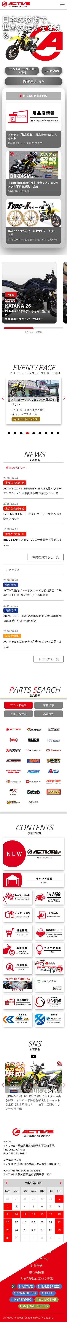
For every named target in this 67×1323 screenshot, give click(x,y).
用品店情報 (36, 1272)
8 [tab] (52, 433)
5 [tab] (33, 433)
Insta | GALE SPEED (34, 1306)
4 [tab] (27, 433)
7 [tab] (46, 433)
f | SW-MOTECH (25, 1293)
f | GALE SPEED (49, 1286)
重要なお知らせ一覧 (45, 557)
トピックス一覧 (48, 659)
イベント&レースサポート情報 (22, 70)
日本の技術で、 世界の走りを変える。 (32, 27)
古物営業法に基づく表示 (36, 1278)
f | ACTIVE (26, 1286)
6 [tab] (39, 433)
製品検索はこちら (33, 81)
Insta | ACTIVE (46, 1299)
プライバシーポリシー (36, 1252)
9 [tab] (58, 433)
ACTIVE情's (52, 70)
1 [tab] (9, 433)
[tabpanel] (33, 398)
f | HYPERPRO (21, 1299)
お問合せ (36, 1265)
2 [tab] (15, 433)
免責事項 (36, 1246)
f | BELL (47, 1293)
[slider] (19, 328)
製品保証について (36, 1259)
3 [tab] (21, 433)
